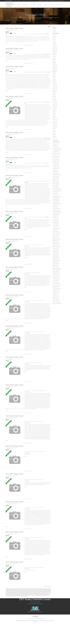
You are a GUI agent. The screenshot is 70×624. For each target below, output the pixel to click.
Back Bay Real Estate (17, 588)
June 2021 (54, 131)
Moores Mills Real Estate (56, 243)
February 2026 (55, 45)
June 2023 (54, 94)
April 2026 (54, 42)
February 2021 (55, 137)
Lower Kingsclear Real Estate (33, 592)
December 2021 (55, 122)
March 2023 (54, 99)
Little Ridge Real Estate (12, 592)
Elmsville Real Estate (20, 590)
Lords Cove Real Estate (22, 592)
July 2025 (54, 56)
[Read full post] (15, 33)
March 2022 (54, 117)
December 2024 (55, 67)
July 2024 (54, 74)
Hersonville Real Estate (56, 200)
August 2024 (54, 73)
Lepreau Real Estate (39, 591)
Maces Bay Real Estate (43, 592)
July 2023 (54, 93)
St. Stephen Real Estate (37, 594)
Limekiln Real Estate (8, 592)
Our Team (33, 4)
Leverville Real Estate (47, 591)
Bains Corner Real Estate (26, 588)
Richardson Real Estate (56, 263)
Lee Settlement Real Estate (28, 591)
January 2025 (55, 65)
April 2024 (54, 79)
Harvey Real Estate (55, 194)
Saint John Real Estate (56, 271)
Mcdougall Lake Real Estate (56, 239)
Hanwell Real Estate (48, 590)
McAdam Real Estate (55, 237)
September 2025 (55, 53)
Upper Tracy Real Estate (32, 595)
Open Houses (55, 31)
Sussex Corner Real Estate (56, 285)
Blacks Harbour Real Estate (56, 156)
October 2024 (55, 70)
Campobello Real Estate (10, 589)
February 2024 (55, 82)
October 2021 (55, 125)
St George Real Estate (21, 594)
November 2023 (55, 87)
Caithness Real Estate (56, 165)
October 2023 (55, 88)
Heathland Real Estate (56, 199)
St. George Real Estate (32, 594)
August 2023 (54, 91)
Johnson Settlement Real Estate (57, 203)
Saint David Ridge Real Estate (57, 269)
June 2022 (54, 113)
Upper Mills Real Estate (27, 595)
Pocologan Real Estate (46, 593)
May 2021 (54, 133)
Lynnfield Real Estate (38, 592)
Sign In (7, 0)
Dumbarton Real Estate (15, 590)
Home (18, 4)
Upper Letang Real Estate (21, 595)
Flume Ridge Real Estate (30, 590)
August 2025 (54, 54)
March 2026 (54, 44)
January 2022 (55, 120)
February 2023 (55, 100)
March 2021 (54, 136)
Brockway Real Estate (56, 162)
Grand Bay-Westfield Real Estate (36, 590)
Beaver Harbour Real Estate (57, 153)
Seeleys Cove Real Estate (16, 594)
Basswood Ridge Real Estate (38, 588)
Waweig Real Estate (47, 595)
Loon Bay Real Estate (18, 592)
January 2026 (55, 47)
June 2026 (54, 39)
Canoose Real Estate (20, 589)
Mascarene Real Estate (56, 234)
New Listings (54, 30)
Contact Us (59, 4)
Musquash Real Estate (56, 245)
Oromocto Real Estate (31, 593)
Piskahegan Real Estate (40, 593)
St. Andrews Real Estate (26, 594)
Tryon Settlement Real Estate (15, 595)
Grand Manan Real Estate (43, 590)
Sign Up (10, 0)
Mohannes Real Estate (56, 242)
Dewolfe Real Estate (46, 589)
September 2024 (55, 71)
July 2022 (54, 111)
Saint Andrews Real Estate (56, 268)
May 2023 (54, 96)
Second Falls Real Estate (11, 594)
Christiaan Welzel (32, 618)
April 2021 (54, 134)
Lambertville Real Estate (16, 591)
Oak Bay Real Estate (12, 593)
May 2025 (54, 59)
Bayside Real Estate (44, 588)
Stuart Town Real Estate (42, 594)
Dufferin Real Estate (10, 590)
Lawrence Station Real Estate (22, 591)
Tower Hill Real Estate (9, 595)
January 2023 (55, 102)
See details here (48, 54)
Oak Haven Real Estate (16, 593)
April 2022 (54, 116)
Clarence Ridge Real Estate (30, 589)
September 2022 (55, 108)
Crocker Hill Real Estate (35, 589)
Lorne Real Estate (27, 592)
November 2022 (55, 105)
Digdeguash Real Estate (56, 180)
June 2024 (54, 76)
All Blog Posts (55, 28)
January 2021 (55, 139)
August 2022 (54, 110)
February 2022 (55, 119)
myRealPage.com (35, 616)
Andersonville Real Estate (11, 588)
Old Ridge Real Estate (26, 593)
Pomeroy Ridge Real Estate (56, 260)
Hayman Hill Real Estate (56, 197)
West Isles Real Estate (56, 300)
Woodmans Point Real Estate (57, 303)
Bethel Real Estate (55, 154)
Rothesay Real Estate (56, 266)
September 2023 (55, 90)
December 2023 (55, 85)
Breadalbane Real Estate (56, 160)
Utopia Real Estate (10, 30)
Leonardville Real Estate (33, 591)
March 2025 (54, 62)
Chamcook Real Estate (24, 589)
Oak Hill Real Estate (21, 593)
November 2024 (55, 68)
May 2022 (54, 114)
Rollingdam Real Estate (56, 265)
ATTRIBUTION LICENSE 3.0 (40, 618)
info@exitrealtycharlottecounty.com (37, 603)
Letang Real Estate (43, 591)
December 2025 (55, 48)
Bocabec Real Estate (55, 157)
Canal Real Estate (15, 589)
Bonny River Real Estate (56, 159)
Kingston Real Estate (56, 205)
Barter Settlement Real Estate (32, 588)
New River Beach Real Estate (57, 246)
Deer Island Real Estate (41, 589)
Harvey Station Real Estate (56, 196)
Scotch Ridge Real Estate (56, 272)
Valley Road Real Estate (42, 595)
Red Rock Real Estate (56, 262)
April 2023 (54, 97)
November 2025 (55, 50)
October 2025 (55, 51)
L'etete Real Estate (55, 206)
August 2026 (54, 36)
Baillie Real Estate (21, 588)
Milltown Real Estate (55, 240)
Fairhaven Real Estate (25, 590)
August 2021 (54, 128)
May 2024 (54, 77)
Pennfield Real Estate (36, 593)
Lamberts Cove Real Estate (10, 591)
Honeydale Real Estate (56, 202)
